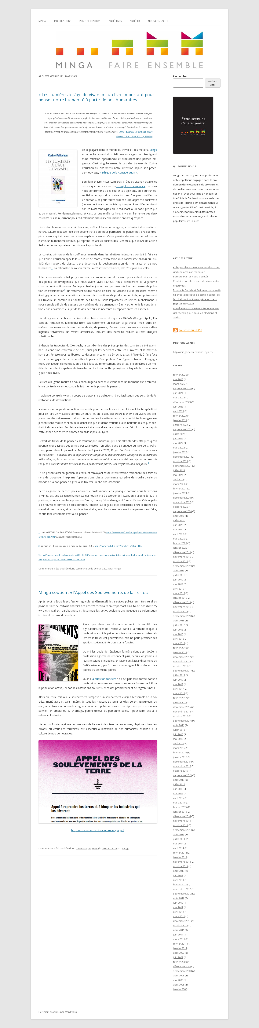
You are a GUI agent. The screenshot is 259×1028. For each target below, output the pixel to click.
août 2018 (178, 620)
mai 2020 (178, 529)
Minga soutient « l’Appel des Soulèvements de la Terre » (93, 592)
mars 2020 (179, 538)
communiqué (83, 568)
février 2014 (180, 852)
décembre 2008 (182, 966)
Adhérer (135, 21)
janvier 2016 (180, 757)
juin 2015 (178, 789)
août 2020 (178, 516)
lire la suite (192, 221)
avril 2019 (178, 588)
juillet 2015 (179, 784)
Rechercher (180, 76)
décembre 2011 (182, 921)
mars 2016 (179, 748)
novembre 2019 (182, 556)
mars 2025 (179, 384)
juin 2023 (178, 406)
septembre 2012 (182, 893)
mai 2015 (178, 793)
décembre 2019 (182, 552)
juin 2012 (178, 902)
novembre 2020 (182, 502)
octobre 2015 (180, 770)
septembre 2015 (182, 775)
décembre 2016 (182, 707)
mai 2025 (178, 379)
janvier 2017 (180, 702)
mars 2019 (179, 593)
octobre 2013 (180, 866)
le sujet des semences (130, 186)
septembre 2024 (182, 388)
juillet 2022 (179, 434)
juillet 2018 (179, 625)
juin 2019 (178, 579)
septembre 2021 (182, 465)
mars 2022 (179, 447)
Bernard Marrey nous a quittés (191, 276)
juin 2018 (178, 629)
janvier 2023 (180, 420)
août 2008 (178, 975)
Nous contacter (158, 21)
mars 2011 (179, 939)
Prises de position (89, 21)
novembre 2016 (182, 711)
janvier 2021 (180, 493)
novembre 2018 (182, 607)
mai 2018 (178, 634)
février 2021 (180, 488)
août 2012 (178, 898)
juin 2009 (178, 957)
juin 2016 (178, 734)
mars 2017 (179, 693)
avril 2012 (178, 911)
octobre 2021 (180, 461)
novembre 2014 (182, 820)
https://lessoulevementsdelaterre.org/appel (97, 830)
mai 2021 (178, 475)
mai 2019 (178, 584)
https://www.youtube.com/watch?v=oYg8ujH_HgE (118, 546)
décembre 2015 (182, 761)
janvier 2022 (180, 452)
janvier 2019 (180, 597)
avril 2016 (178, 743)
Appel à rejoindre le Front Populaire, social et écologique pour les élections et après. (196, 313)
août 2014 (178, 834)
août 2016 (178, 725)
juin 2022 (178, 438)
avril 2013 (178, 880)
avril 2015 (178, 798)
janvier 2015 (180, 811)
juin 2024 (178, 393)
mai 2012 (178, 907)
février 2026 (180, 374)
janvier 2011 (180, 948)
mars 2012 (179, 916)
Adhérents (115, 21)
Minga (42, 21)
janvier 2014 (180, 857)
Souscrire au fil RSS (190, 330)
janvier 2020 (180, 547)
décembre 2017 (182, 657)
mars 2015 (179, 802)
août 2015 (178, 779)
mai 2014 (178, 843)
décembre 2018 (182, 602)
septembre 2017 (182, 670)
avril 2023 (178, 411)
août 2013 (178, 871)
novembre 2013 (182, 861)
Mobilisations (62, 21)
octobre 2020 (180, 506)
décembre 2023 (182, 402)
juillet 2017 (179, 675)
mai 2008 (178, 980)
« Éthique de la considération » (118, 172)
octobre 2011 (180, 925)
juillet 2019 (179, 575)
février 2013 (180, 884)
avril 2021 (178, 479)
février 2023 (180, 415)
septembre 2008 (182, 971)
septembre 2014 (182, 830)
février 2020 (180, 543)
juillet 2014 (179, 839)
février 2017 (180, 698)
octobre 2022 (180, 424)
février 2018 (180, 647)
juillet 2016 (179, 729)
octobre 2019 (180, 561)
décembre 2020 (182, 497)
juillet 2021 (179, 470)
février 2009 (180, 962)
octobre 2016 (180, 716)
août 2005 (178, 984)
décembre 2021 (182, 456)
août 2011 (178, 930)
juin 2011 (178, 934)
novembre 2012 (182, 889)
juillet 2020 (179, 520)
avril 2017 (178, 688)
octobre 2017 (180, 666)
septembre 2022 (182, 429)
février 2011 (180, 943)
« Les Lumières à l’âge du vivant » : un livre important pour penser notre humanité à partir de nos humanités (96, 97)
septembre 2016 (182, 720)
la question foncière (104, 679)
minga (117, 568)
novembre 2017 (182, 661)
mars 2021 (179, 484)
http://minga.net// (193, 352)
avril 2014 (178, 848)
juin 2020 (178, 525)
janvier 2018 (180, 652)
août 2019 (178, 570)
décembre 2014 (182, 816)
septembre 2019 (182, 566)
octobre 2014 (180, 825)
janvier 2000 (180, 989)
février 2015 (180, 807)
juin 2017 (178, 679)
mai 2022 (178, 443)
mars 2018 (179, 643)
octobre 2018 (180, 611)
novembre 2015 (182, 766)
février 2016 (180, 752)
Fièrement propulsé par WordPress (57, 1012)
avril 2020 (178, 534)
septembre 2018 (182, 616)
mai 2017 (178, 684)
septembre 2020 (182, 511)
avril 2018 (178, 638)
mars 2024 (179, 397)
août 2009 (178, 952)
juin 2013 (178, 875)
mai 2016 (178, 739)
